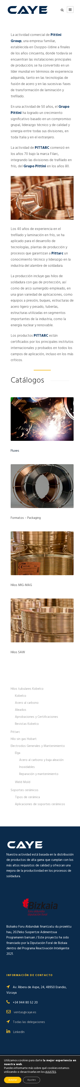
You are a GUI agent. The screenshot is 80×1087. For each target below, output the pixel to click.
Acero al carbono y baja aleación (41, 760)
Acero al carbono (27, 702)
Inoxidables (27, 767)
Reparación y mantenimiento (38, 774)
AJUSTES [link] (50, 1072)
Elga (17, 753)
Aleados (20, 709)
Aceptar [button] (12, 1080)
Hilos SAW (18, 652)
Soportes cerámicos (24, 790)
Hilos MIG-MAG (21, 585)
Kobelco (20, 695)
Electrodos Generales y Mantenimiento (38, 746)
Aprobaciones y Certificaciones (36, 716)
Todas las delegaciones (29, 1022)
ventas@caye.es (25, 1012)
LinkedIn (19, 1032)
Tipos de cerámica (27, 797)
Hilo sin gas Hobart (24, 739)
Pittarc (15, 732)
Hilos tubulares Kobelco (27, 688)
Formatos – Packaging (26, 518)
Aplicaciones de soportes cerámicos (40, 804)
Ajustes (31, 1080)
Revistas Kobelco (27, 724)
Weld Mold (22, 782)
